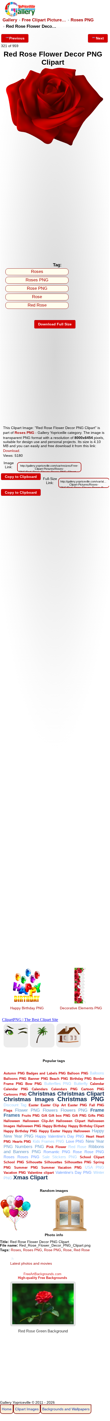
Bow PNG (33, 1084)
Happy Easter (49, 1131)
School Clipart (92, 1157)
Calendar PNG (16, 1089)
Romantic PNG (56, 1152)
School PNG (14, 1162)
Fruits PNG (31, 1116)
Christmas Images (29, 1099)
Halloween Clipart (70, 1121)
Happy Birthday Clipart (86, 1126)
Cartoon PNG (92, 1089)
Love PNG (75, 1141)
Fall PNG (96, 1105)
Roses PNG (82, 20)
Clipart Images (27, 1409)
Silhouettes (53, 1162)
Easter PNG (77, 1105)
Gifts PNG (96, 1116)
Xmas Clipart (30, 1177)
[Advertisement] (55, 202)
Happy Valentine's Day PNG (59, 1136)
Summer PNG (26, 1167)
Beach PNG (59, 1079)
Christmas (42, 1094)
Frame (97, 1110)
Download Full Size (55, 324)
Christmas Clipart (80, 1094)
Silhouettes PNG (77, 1162)
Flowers (50, 1110)
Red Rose (37, 305)
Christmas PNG (80, 1099)
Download (11, 451)
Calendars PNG (64, 1089)
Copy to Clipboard (21, 477)
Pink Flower (56, 1147)
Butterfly (81, 1083)
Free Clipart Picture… (44, 20)
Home (7, 1409)
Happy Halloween (76, 1131)
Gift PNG (79, 1116)
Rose (37, 296)
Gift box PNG (59, 1116)
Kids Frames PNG (48, 1141)
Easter (34, 1105)
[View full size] (55, 145)
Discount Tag (15, 1105)
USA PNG (94, 1167)
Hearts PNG (22, 1141)
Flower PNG (27, 1110)
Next (100, 38)
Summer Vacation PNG (61, 1167)
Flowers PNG (74, 1110)
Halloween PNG (29, 1126)
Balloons (97, 1073)
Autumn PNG (14, 1073)
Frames (12, 1115)
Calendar (97, 1084)
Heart (90, 1136)
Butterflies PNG (58, 1083)
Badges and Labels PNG (46, 1073)
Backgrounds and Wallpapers (66, 1409)
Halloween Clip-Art (38, 1121)
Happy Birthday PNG (27, 1008)
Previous (17, 38)
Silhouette (34, 1162)
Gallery (10, 20)
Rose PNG (37, 288)
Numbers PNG (29, 1146)
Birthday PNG (81, 1079)
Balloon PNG (77, 1073)
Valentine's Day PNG (74, 1172)
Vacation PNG (15, 1173)
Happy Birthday (54, 1126)
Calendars (40, 1089)
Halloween (12, 1121)
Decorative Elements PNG (81, 1008)
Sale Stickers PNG (59, 1157)
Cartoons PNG (15, 1094)
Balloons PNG (15, 1079)
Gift (44, 1116)
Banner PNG (38, 1079)
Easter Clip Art (53, 1105)
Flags (8, 1110)
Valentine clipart (41, 1173)
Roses (37, 271)
